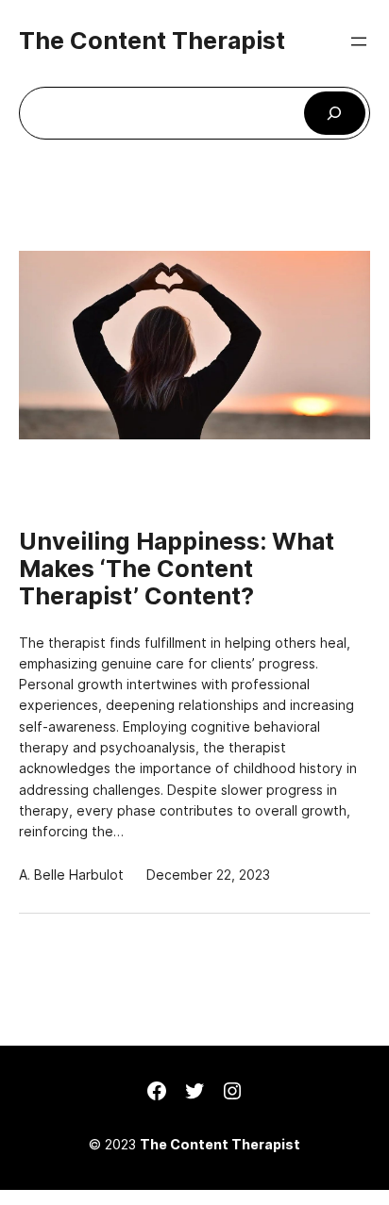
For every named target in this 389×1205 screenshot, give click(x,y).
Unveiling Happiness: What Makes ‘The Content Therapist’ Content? (176, 568)
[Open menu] (358, 41)
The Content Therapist (152, 40)
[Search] (334, 113)
